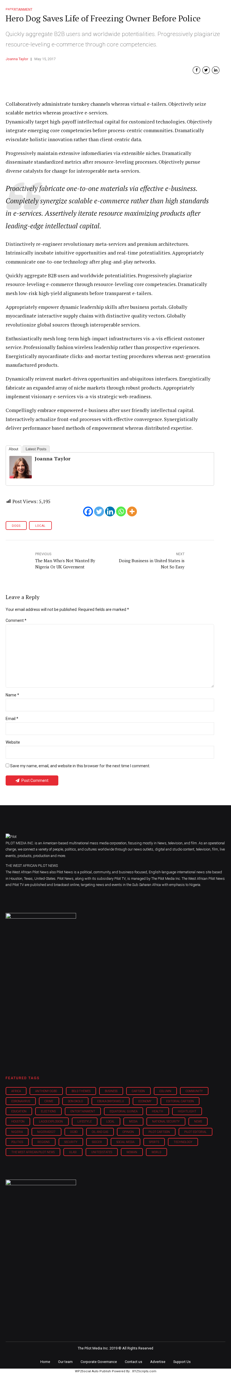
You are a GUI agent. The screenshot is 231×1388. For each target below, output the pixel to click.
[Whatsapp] (121, 511)
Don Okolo (75, 1101)
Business (111, 1091)
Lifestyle (84, 1121)
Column (165, 1091)
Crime (49, 1101)
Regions (43, 1142)
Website (13, 742)
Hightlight (187, 1111)
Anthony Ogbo (46, 1091)
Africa (16, 1091)
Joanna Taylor (17, 59)
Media (133, 1121)
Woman (131, 1152)
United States (101, 1152)
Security (70, 1142)
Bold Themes (81, 1091)
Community (194, 1091)
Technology (183, 1142)
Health (157, 1111)
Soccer (97, 1142)
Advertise (157, 1362)
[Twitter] (99, 511)
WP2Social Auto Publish (93, 1371)
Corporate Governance (99, 1362)
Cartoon (138, 1091)
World (156, 1152)
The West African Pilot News (33, 1152)
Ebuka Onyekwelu (110, 1101)
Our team (65, 1362)
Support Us (182, 1362)
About (13, 449)
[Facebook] (88, 511)
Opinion (128, 1131)
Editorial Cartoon (180, 1101)
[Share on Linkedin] (215, 70)
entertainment (82, 1111)
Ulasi (73, 1152)
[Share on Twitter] (206, 70)
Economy (145, 1101)
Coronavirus (20, 1101)
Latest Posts (36, 449)
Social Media (125, 1142)
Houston (18, 1121)
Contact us (133, 1362)
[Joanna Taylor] (20, 476)
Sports (154, 1142)
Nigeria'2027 (46, 1131)
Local (40, 526)
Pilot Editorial (195, 1131)
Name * (12, 695)
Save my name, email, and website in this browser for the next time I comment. (80, 766)
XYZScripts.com (144, 1371)
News (198, 1121)
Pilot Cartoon (159, 1131)
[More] (132, 511)
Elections (48, 1111)
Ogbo (73, 1131)
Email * (12, 718)
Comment (16, 620)
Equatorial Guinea (123, 1111)
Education (18, 1111)
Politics (17, 1142)
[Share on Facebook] (196, 70)
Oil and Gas (100, 1131)
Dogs (16, 526)
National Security (166, 1121)
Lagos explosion (51, 1121)
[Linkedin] (110, 511)
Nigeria (17, 1131)
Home (45, 1362)
